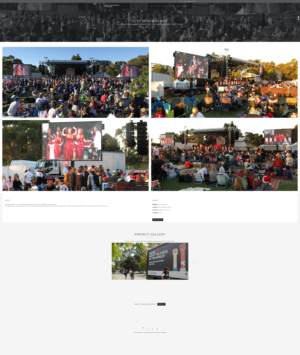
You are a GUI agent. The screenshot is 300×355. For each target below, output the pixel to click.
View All (161, 304)
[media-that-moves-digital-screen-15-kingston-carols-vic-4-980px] (75, 155)
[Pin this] (157, 329)
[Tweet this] (152, 329)
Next (194, 261)
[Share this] (147, 329)
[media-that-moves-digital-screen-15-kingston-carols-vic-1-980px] (75, 82)
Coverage (178, 6)
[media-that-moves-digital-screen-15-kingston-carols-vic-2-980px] (224, 82)
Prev (106, 261)
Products (157, 6)
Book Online (158, 219)
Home (151, 6)
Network (171, 6)
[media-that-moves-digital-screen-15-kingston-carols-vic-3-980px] (224, 155)
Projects (164, 6)
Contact (194, 6)
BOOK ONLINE (192, 1)
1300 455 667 (183, 1)
